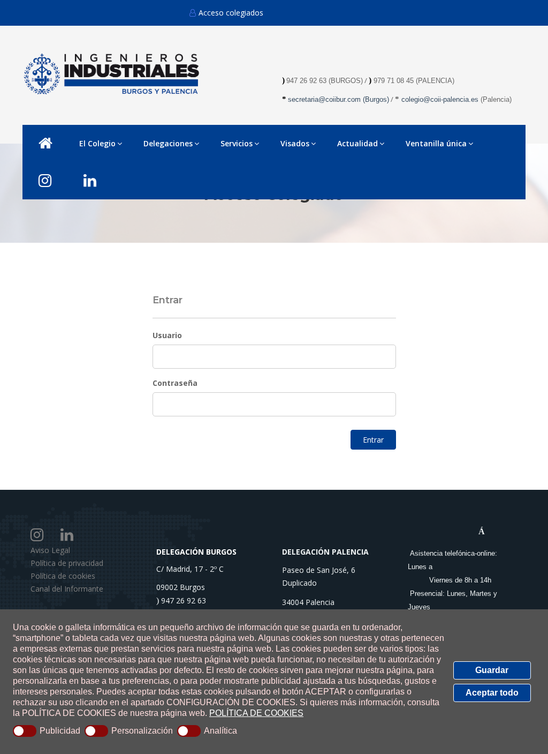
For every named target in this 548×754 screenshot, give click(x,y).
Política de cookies (63, 576)
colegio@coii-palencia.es (439, 99)
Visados (294, 143)
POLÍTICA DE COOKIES (256, 713)
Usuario (167, 335)
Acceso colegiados (231, 13)
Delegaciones (168, 143)
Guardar (491, 670)
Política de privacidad (67, 563)
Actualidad (357, 143)
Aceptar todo (492, 692)
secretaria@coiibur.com (325, 99)
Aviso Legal (50, 550)
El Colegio (97, 143)
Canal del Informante (67, 589)
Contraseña (175, 383)
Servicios (236, 143)
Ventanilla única (436, 143)
